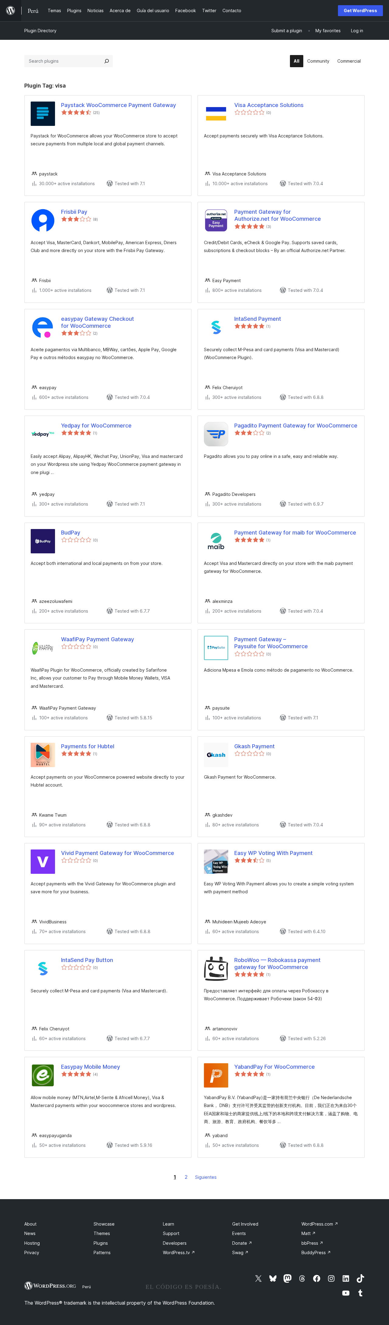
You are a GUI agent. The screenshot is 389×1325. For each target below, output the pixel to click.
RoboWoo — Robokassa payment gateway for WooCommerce (277, 963)
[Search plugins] (107, 61)
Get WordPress (360, 10)
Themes (102, 1233)
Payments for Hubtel (87, 746)
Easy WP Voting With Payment (273, 853)
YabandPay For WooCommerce (274, 1067)
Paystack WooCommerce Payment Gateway (118, 105)
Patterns (102, 1252)
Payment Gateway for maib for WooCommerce (295, 532)
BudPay (70, 532)
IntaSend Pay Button (87, 960)
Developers (175, 1243)
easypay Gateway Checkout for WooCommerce (97, 322)
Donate (242, 1243)
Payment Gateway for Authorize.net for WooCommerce (277, 215)
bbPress (312, 1243)
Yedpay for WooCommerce (96, 425)
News (30, 1233)
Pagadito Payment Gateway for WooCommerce (295, 425)
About (30, 1223)
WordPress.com (319, 1223)
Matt (308, 1233)
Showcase (104, 1223)
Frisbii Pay (74, 212)
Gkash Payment (254, 746)
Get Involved (245, 1223)
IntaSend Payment (257, 319)
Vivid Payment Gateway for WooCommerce (117, 853)
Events (239, 1233)
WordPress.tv (179, 1252)
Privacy (31, 1252)
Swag (240, 1252)
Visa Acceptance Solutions (269, 105)
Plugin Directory (40, 30)
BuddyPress (316, 1252)
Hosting (32, 1243)
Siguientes (206, 1177)
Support (171, 1233)
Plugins (101, 1243)
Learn (168, 1223)
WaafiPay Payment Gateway (97, 639)
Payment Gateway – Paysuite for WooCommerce (271, 642)
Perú (86, 1286)
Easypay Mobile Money (90, 1067)
